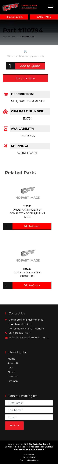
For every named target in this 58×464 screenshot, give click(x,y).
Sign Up (14, 425)
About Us (13, 363)
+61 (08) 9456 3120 (19, 333)
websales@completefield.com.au (28, 337)
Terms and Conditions (29, 460)
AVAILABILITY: (22, 128)
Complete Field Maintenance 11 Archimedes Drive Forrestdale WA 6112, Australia (26, 324)
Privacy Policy (29, 457)
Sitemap (13, 381)
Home (11, 358)
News (11, 372)
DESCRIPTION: (22, 94)
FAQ (10, 367)
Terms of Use (29, 454)
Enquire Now (25, 78)
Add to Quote (30, 66)
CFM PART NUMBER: (27, 111)
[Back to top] (55, 461)
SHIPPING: (19, 146)
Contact (12, 376)
